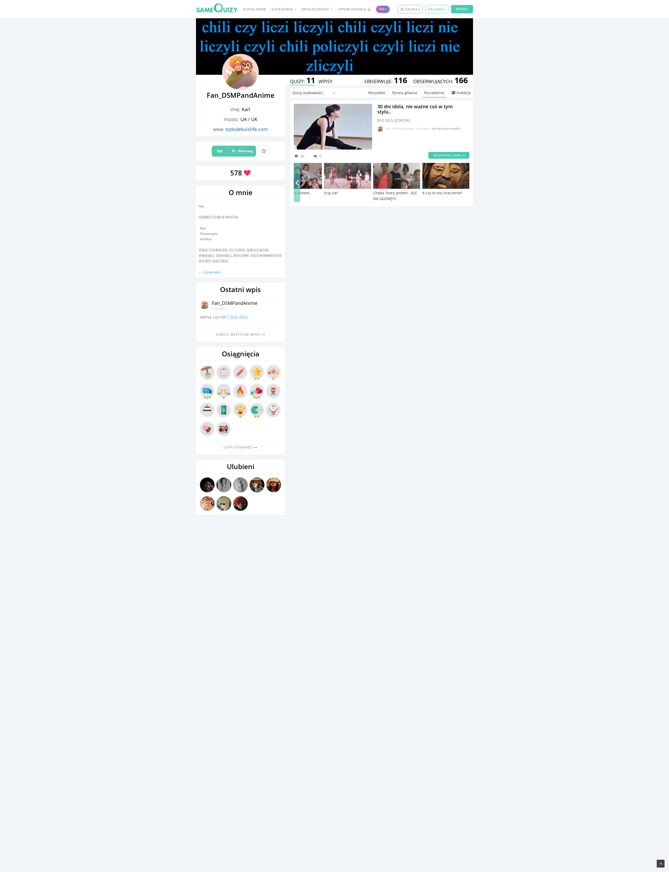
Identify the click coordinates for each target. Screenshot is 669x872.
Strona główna (404, 92)
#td (435, 128)
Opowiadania (354, 9)
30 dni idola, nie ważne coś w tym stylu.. (415, 109)
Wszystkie (376, 92)
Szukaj (412, 9)
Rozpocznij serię (448, 155)
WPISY (325, 81)
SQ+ (382, 9)
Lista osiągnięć (239, 447)
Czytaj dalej (212, 272)
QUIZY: (302, 81)
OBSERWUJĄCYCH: (440, 81)
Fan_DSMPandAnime (234, 303)
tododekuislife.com (247, 129)
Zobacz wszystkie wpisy (239, 334)
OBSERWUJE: (386, 81)
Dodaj (462, 9)
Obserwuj (234, 151)
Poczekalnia (434, 92)
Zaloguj (437, 9)
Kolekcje (464, 92)
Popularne (254, 9)
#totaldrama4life (449, 128)
